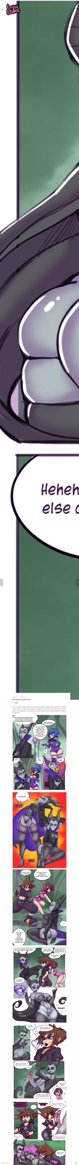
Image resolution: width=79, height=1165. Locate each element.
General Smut (15, 697)
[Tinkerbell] (77, 582)
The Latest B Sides (5, 1163)
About (11, 1163)
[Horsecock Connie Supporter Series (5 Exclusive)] (1, 582)
